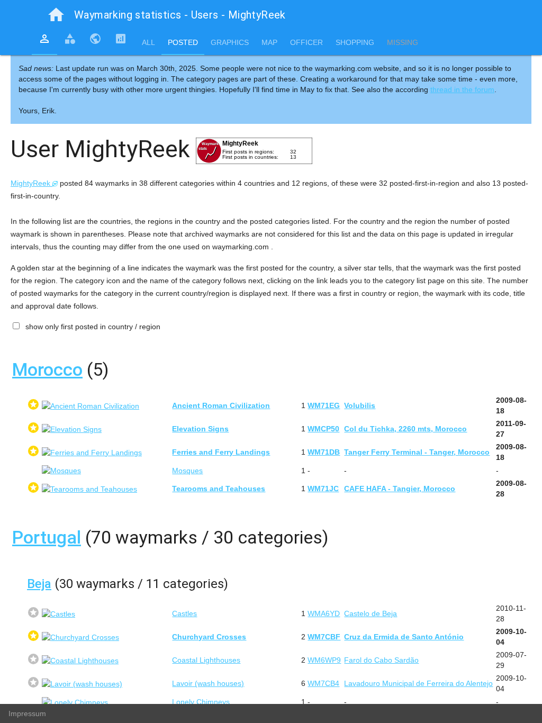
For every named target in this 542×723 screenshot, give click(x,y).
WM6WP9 (324, 660)
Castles (184, 613)
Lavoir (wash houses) (208, 683)
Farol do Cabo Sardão (381, 660)
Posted (183, 42)
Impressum (27, 713)
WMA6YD (324, 613)
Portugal (46, 537)
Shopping (355, 42)
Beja (39, 583)
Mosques (187, 470)
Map (269, 42)
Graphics (230, 42)
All (148, 42)
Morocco (47, 369)
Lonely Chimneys (201, 702)
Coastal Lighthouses (206, 660)
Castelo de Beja (370, 613)
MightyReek (31, 183)
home (56, 14)
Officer (306, 42)
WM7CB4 (323, 683)
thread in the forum (462, 89)
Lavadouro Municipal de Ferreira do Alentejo (418, 683)
